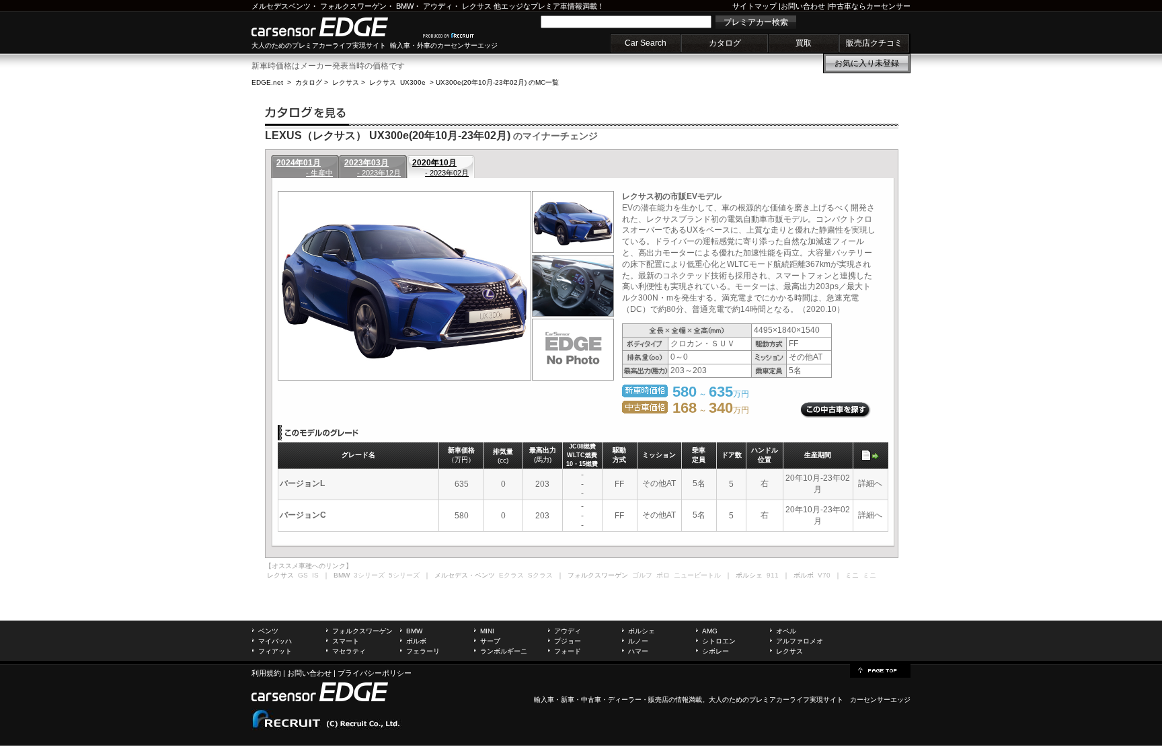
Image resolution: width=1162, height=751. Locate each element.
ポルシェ (641, 631)
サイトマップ (754, 6)
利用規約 (266, 673)
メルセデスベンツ (281, 6)
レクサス (477, 6)
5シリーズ (404, 575)
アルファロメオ (799, 641)
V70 (824, 575)
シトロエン (719, 641)
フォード (567, 651)
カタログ (725, 43)
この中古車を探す (835, 410)
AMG (710, 631)
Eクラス (511, 575)
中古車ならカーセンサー (870, 6)
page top (880, 670)
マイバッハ (275, 641)
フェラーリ (423, 651)
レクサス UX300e (397, 82)
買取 (804, 43)
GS (303, 575)
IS (315, 575)
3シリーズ (369, 575)
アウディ (438, 6)
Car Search (645, 43)
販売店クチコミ (874, 43)
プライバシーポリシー (375, 673)
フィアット (275, 651)
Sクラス (540, 575)
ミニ (869, 575)
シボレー (715, 651)
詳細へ (870, 483)
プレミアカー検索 (756, 22)
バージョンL (302, 483)
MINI (487, 631)
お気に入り (867, 63)
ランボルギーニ (503, 651)
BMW (405, 6)
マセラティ (349, 651)
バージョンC (303, 515)
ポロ (663, 575)
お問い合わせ (803, 6)
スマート (345, 641)
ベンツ (268, 631)
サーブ (490, 641)
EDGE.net (267, 82)
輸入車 (544, 699)
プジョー (567, 641)
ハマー (638, 651)
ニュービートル (697, 575)
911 (773, 575)
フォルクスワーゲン (353, 6)
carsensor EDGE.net (333, 26)
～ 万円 (710, 410)
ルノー (638, 641)
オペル (786, 631)
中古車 (591, 699)
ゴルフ (642, 575)
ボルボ (416, 641)
